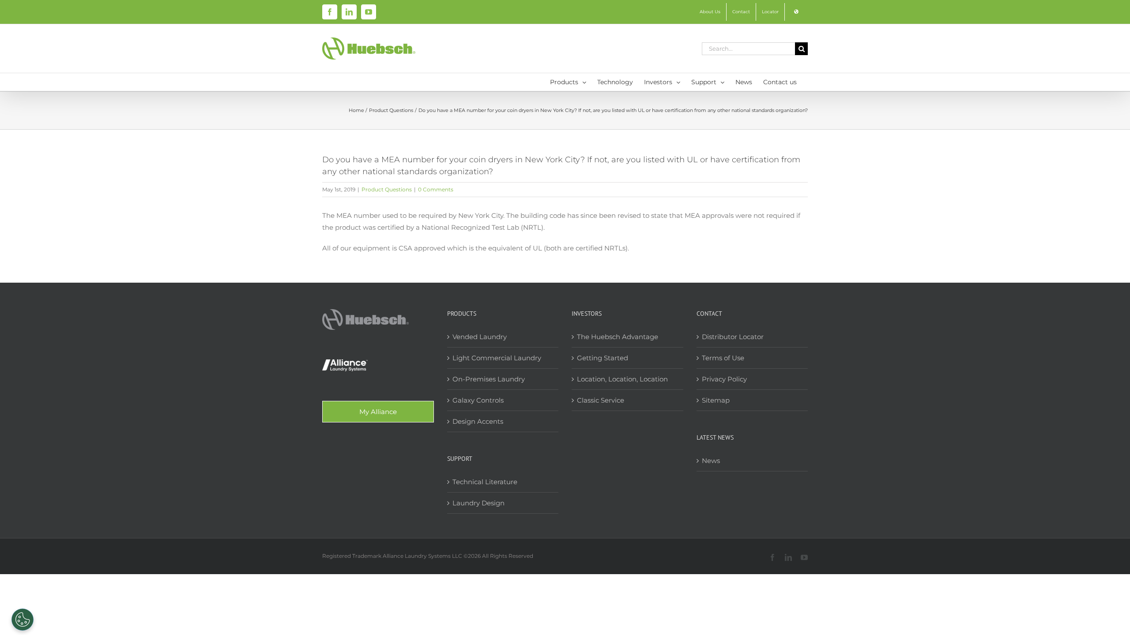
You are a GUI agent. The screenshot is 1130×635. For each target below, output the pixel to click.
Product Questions (387, 189)
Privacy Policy (724, 379)
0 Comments (435, 189)
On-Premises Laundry (488, 379)
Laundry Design (478, 503)
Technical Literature (484, 482)
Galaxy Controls (478, 400)
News (711, 460)
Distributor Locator (733, 336)
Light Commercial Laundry (496, 358)
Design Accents (477, 421)
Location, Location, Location (622, 379)
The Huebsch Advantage (617, 336)
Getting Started (602, 358)
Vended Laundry (479, 336)
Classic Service (600, 400)
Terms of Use (723, 358)
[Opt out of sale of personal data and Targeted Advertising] (22, 620)
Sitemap (716, 400)
